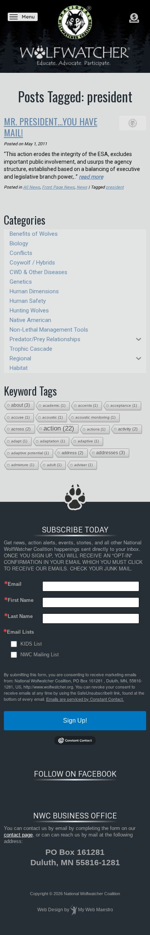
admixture (22, 465)
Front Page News (58, 187)
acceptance (123, 405)
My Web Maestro (95, 909)
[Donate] (134, 18)
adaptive (88, 441)
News (82, 187)
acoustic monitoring (95, 417)
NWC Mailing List (39, 654)
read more (91, 177)
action (58, 428)
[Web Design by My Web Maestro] (73, 909)
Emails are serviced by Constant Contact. (85, 699)
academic (54, 405)
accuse (20, 417)
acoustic (52, 417)
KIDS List (31, 644)
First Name (20, 600)
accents (88, 405)
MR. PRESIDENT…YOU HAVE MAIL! (50, 126)
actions (96, 429)
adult (54, 465)
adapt (19, 441)
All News (31, 187)
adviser (83, 465)
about (20, 405)
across (21, 429)
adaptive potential (30, 453)
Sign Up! (75, 720)
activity (128, 429)
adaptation (52, 441)
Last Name (20, 616)
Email (15, 584)
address (72, 452)
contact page (18, 835)
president (115, 187)
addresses (110, 452)
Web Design (50, 909)
